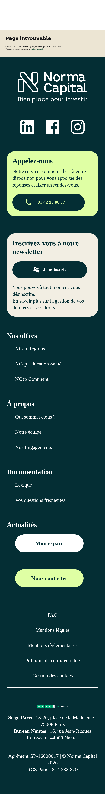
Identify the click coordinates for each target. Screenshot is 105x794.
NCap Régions (30, 348)
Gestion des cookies (52, 675)
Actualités (22, 524)
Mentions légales (52, 630)
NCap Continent (31, 379)
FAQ (52, 615)
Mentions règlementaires (52, 645)
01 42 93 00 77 (51, 202)
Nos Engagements (33, 447)
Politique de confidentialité (52, 660)
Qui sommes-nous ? (35, 417)
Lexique (23, 485)
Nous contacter (49, 578)
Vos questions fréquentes (40, 500)
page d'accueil (37, 49)
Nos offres (22, 335)
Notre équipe (28, 432)
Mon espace (49, 543)
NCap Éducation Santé (38, 364)
